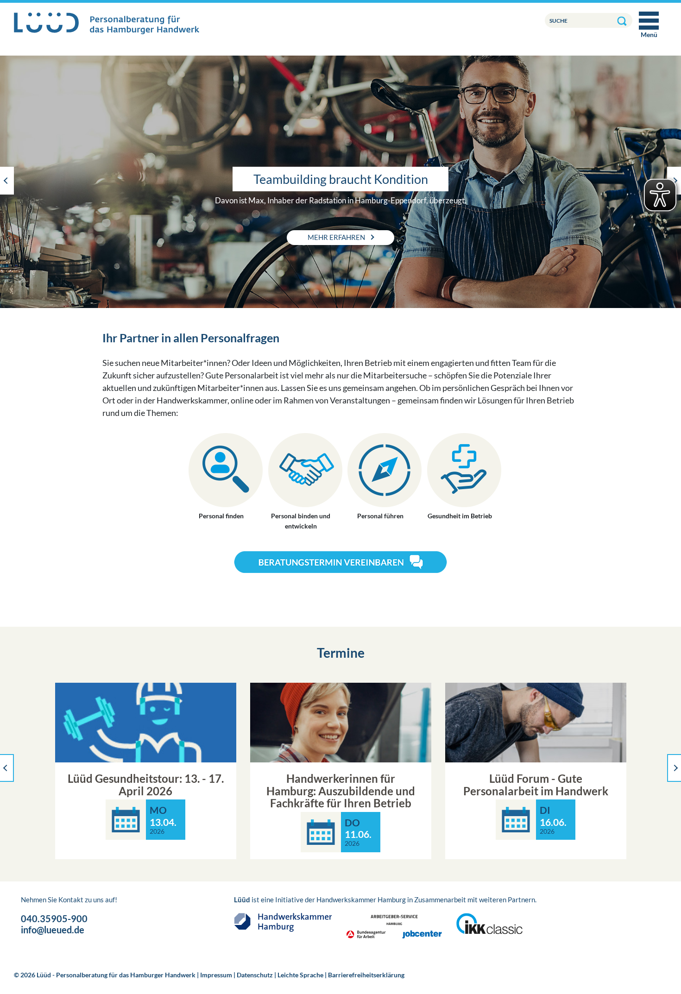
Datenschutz (255, 975)
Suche (558, 20)
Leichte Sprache (300, 975)
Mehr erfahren (337, 237)
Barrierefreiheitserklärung (366, 975)
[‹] (7, 768)
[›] (674, 768)
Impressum (216, 975)
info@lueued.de (52, 929)
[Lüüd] (106, 23)
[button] (7, 181)
